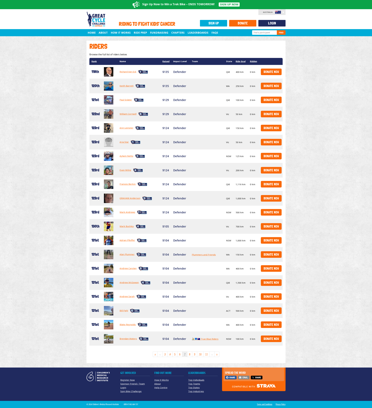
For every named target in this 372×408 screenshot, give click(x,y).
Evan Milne (125, 170)
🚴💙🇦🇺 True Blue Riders (205, 338)
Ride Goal (241, 61)
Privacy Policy (281, 404)
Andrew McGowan (129, 282)
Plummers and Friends (204, 254)
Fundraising (159, 32)
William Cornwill (128, 113)
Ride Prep (140, 32)
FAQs (214, 32)
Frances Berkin (128, 184)
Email (245, 377)
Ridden (253, 61)
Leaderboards (198, 32)
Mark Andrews (127, 212)
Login (272, 23)
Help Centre (160, 387)
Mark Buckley (127, 226)
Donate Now (271, 72)
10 (200, 354)
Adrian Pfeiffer (127, 240)
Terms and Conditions (264, 404)
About (103, 32)
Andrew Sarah (127, 296)
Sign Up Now (229, 4)
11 (206, 354)
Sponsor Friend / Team (132, 383)
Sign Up (213, 23)
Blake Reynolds (128, 324)
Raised (165, 61)
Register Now (127, 379)
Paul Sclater (126, 99)
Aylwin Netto (126, 155)
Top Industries (196, 391)
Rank (94, 61)
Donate (243, 23)
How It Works (161, 379)
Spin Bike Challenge (131, 391)
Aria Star (124, 141)
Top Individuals (196, 379)
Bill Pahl (124, 310)
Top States (194, 387)
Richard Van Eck (128, 71)
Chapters (178, 32)
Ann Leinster (126, 127)
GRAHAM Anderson (130, 198)
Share (232, 377)
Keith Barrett (127, 85)
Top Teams (194, 383)
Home (92, 32)
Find (281, 32)
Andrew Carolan (128, 268)
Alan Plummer (127, 254)
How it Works (121, 32)
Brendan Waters (128, 338)
